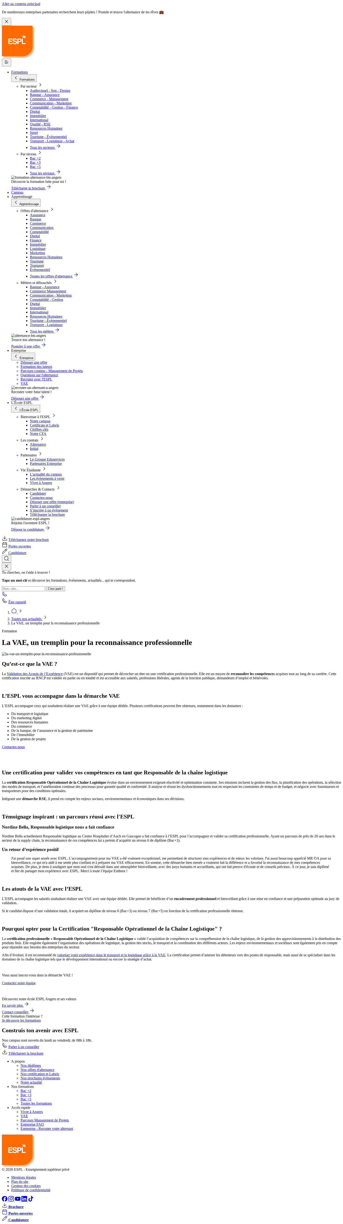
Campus (17, 192)
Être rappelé (17, 602)
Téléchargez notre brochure (28, 540)
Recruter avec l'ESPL (36, 379)
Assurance (37, 215)
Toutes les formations (36, 1103)
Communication (41, 228)
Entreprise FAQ (32, 1124)
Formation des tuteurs (36, 367)
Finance (36, 240)
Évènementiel (40, 270)
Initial (34, 449)
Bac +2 (35, 158)
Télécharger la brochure (47, 514)
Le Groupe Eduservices (47, 459)
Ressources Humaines (46, 128)
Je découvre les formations (21, 1020)
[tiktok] (31, 1200)
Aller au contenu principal (21, 4)
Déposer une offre (34, 362)
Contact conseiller (15, 1012)
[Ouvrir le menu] (6, 62)
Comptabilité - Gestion (46, 300)
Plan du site (19, 1182)
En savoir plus (13, 1005)
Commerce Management (48, 291)
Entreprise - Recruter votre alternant (47, 1129)
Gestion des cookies (26, 1186)
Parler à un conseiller (45, 506)
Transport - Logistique (46, 325)
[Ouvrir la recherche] (6, 559)
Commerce (38, 223)
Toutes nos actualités (26, 619)
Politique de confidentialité (30, 1190)
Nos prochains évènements (40, 1078)
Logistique (38, 249)
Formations (19, 72)
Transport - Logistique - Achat (52, 141)
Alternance (38, 444)
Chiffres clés (39, 429)
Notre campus (40, 421)
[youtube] (18, 1200)
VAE (24, 383)
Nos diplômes (31, 1065)
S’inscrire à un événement (49, 510)
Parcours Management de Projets (45, 1120)
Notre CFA (38, 434)
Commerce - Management (49, 99)
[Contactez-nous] (4, 596)
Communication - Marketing (51, 103)
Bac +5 (35, 167)
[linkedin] (24, 1200)
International (39, 120)
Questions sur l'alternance (39, 375)
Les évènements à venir (47, 478)
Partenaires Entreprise (46, 464)
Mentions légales (23, 1177)
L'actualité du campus (46, 474)
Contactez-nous (41, 498)
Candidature (17, 553)
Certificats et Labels (44, 425)
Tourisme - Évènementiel (48, 137)
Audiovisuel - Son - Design (50, 91)
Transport (37, 265)
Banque (35, 219)
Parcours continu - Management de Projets (52, 371)
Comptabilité (39, 232)
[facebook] (5, 1200)
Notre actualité (31, 1082)
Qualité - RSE (40, 124)
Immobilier (38, 116)
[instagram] (11, 1200)
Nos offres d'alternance (37, 1070)
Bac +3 (35, 162)
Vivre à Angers (41, 483)
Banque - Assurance (45, 95)
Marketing (37, 253)
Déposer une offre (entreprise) (52, 502)
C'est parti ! (55, 589)
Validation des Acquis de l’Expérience (35, 674)
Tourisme (37, 261)
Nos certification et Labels (40, 1074)
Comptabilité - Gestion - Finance (54, 107)
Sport (34, 133)
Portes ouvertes (19, 546)
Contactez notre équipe (19, 983)
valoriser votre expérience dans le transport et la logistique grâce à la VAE (111, 955)
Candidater (38, 493)
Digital (35, 112)
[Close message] (6, 22)
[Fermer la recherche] (6, 566)
